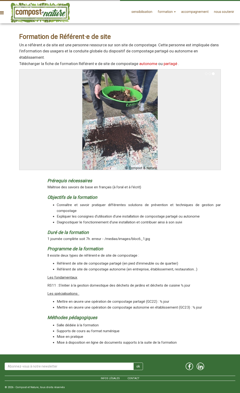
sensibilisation (141, 12)
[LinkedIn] (200, 366)
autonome (148, 63)
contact (133, 378)
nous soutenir (224, 12)
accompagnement (195, 12)
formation (165, 12)
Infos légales (110, 378)
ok (138, 366)
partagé (170, 63)
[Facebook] (189, 366)
